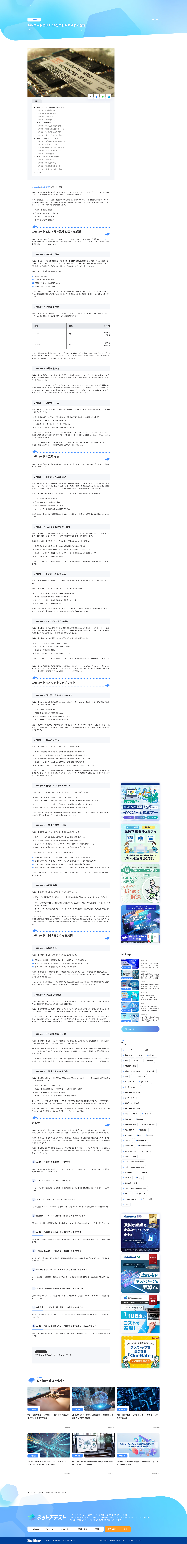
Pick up (36, 1529)
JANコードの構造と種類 (47, 113)
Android (128, 1140)
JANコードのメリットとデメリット (49, 138)
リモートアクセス (131, 1114)
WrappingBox (130, 1172)
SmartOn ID (147, 1151)
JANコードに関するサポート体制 (50, 169)
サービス (137, 1060)
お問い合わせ (103, 1540)
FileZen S (145, 1172)
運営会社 (138, 1540)
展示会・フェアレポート (133, 1103)
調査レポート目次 (131, 1183)
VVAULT (128, 1178)
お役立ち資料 (111, 1529)
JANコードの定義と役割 (47, 110)
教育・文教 (151, 1071)
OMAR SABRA (46, 187)
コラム (139, 1178)
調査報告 (143, 1130)
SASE (127, 1204)
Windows (128, 1135)
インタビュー (50, 1529)
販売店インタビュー (132, 1087)
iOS (139, 1135)
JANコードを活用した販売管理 (49, 132)
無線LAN (140, 1119)
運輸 (126, 1060)
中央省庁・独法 (130, 1066)
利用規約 (131, 1540)
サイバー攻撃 (147, 1199)
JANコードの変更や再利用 (47, 163)
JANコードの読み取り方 (47, 116)
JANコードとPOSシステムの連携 (50, 135)
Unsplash (35, 187)
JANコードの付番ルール (47, 120)
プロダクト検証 (130, 1124)
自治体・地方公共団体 (132, 1071)
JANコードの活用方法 (44, 123)
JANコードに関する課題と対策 (49, 150)
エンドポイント (139, 1076)
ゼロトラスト (145, 1082)
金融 (146, 1050)
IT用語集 (34, 19)
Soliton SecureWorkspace (135, 1188)
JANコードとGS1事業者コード (49, 166)
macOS (150, 1135)
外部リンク (141, 1194)
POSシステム (105, 239)
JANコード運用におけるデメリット (51, 147)
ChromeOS (141, 1140)
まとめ (39, 172)
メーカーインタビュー (132, 1092)
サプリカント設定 (148, 1124)
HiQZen (128, 1194)
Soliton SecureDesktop (134, 1167)
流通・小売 (129, 1055)
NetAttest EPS (145, 1146)
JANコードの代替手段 (46, 154)
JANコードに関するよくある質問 (48, 157)
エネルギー (152, 1055)
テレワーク (147, 1114)
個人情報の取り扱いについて (118, 1540)
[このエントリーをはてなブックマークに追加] (108, 96)
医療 (140, 1055)
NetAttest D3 (130, 1151)
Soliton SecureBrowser (134, 1162)
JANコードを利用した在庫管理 (49, 126)
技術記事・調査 (81, 1529)
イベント (124, 1529)
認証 (126, 1076)
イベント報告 (65, 1529)
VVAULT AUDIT (130, 1199)
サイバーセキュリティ (132, 1108)
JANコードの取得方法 (46, 159)
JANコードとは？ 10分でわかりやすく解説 (52, 1492)
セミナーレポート (131, 1098)
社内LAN (128, 1119)
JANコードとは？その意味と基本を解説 (50, 107)
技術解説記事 (129, 1130)
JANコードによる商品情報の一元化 (51, 129)
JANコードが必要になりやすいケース (51, 141)
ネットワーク (129, 1082)
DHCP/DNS (129, 1146)
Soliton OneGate (132, 1050)
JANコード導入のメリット (47, 144)
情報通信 (150, 1060)
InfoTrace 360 (130, 1156)
